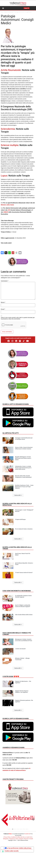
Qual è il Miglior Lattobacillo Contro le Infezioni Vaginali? (22, 605)
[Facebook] (2, 252)
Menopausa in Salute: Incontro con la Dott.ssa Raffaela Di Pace (23, 640)
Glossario (26, 838)
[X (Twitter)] (6, 252)
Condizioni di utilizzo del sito (17, 837)
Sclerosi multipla (9, 145)
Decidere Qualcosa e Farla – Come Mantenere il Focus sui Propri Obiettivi (24, 487)
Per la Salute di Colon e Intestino (23, 529)
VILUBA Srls (27, 833)
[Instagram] (13, 252)
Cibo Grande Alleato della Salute (23, 614)
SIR (9, 210)
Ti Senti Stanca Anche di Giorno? (24, 572)
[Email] (20, 252)
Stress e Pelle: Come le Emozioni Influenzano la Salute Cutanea (24, 448)
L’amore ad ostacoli (20, 648)
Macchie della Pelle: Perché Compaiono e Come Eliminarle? (23, 476)
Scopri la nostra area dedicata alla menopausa (17, 504)
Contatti (31, 838)
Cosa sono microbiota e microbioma (17, 591)
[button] (3, 8)
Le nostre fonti (28, 837)
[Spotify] (20, 341)
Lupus (4, 175)
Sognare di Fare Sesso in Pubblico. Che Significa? (21, 691)
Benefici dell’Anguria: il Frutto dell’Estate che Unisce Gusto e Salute (23, 458)
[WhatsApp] (9, 252)
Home (2, 12)
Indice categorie (19, 838)
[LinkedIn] (16, 341)
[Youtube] (27, 341)
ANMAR (5, 212)
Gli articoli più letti (11, 433)
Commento (4, 281)
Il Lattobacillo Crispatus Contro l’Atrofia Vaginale (23, 596)
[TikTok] (24, 341)
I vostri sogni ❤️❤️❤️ (11, 676)
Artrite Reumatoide (11, 70)
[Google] (16, 252)
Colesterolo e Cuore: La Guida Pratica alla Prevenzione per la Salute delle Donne (23, 468)
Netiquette (5, 838)
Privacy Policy (7, 837)
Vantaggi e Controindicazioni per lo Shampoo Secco (24, 438)
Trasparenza (12, 838)
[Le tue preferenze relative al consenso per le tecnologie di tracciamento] (3, 851)
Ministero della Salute (7, 205)
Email (3, 309)
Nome (3, 302)
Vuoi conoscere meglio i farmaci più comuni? (17, 633)
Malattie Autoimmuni (8, 12)
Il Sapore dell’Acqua (20, 519)
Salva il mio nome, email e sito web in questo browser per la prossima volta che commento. (18, 318)
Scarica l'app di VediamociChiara (16, 404)
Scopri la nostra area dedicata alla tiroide (17, 548)
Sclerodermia (8, 129)
